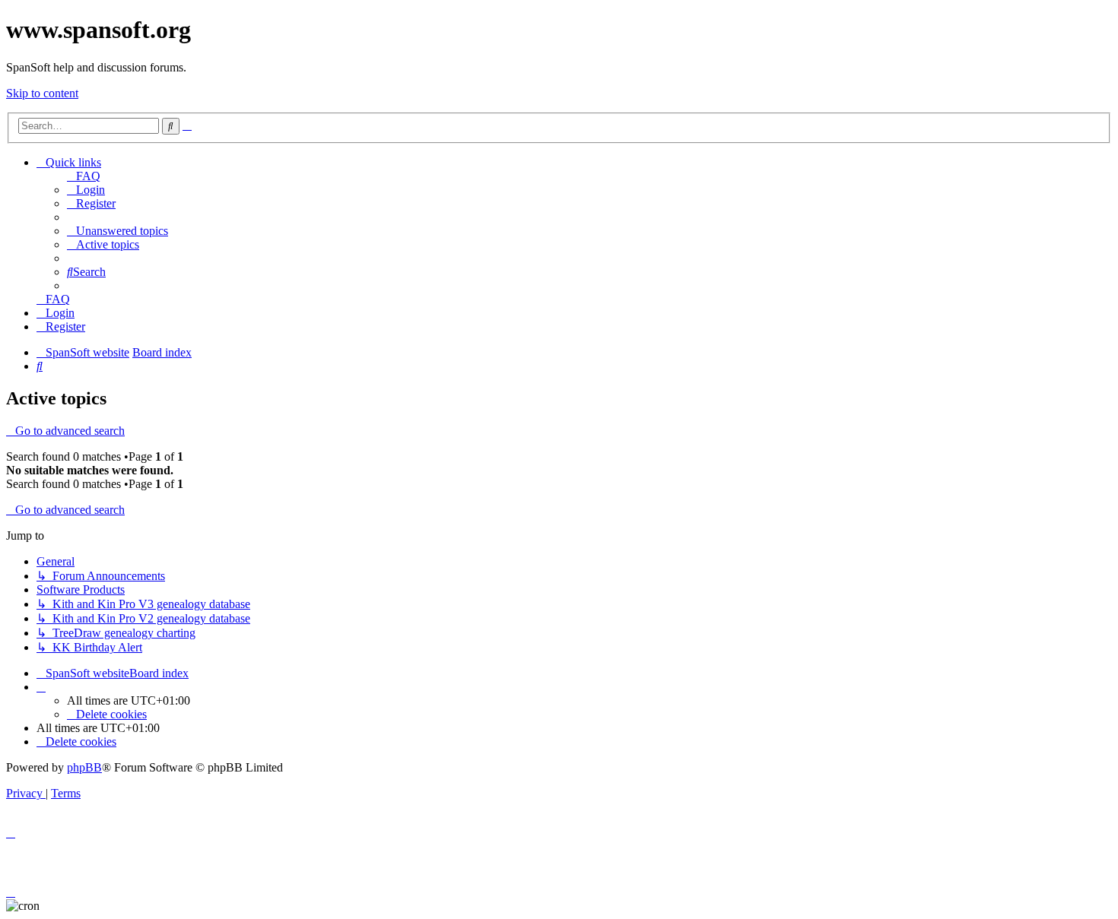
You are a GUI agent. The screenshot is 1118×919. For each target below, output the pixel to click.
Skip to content (42, 93)
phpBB (84, 767)
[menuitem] (83, 176)
